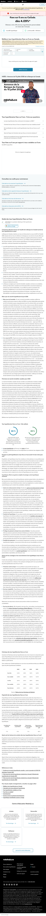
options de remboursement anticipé (35, 488)
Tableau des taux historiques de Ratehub (25, 692)
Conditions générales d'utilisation (21, 868)
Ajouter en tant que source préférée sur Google (13, 226)
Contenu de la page (4, 914)
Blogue (4, 876)
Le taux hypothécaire (8, 448)
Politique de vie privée (22, 871)
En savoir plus (26, 9)
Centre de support (21, 873)
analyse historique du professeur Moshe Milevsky (20, 608)
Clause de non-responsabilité (20, 864)
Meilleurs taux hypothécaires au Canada (12, 786)
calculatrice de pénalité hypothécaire (23, 640)
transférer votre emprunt (36, 516)
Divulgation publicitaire (40, 46)
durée (23, 448)
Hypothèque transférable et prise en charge (13, 797)
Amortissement (6, 793)
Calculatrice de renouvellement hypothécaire (14, 788)
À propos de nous (28, 904)
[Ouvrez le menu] (1, 4)
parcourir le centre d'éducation (23, 850)
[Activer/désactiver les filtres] (42, 51)
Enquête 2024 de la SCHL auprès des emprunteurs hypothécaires (27, 714)
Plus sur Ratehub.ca (7, 864)
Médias (4, 874)
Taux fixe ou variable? (8, 792)
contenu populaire (34, 874)
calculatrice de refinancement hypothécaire (26, 638)
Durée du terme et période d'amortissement (13, 795)
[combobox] (9, 50)
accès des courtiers (34, 871)
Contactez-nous (6, 871)
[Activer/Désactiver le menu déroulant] (14, 50)
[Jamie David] (3, 224)
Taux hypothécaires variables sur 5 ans (12, 790)
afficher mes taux (23, 69)
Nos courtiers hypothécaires (9, 866)
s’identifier (42, 4)
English (31, 864)
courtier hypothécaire (21, 550)
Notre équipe (6, 869)
